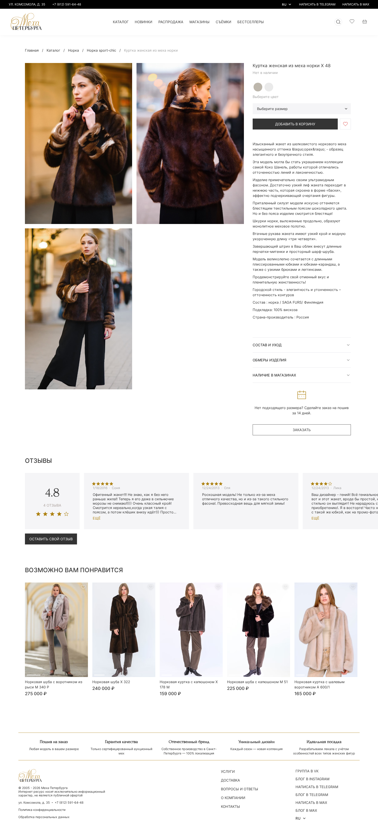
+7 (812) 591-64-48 (66, 4)
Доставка (230, 780)
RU (284, 4)
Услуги (228, 771)
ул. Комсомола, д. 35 (34, 802)
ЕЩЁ (97, 518)
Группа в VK (307, 771)
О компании (233, 798)
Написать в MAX (311, 802)
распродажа (170, 22)
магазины (199, 22)
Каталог (53, 50)
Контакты (230, 806)
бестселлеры (250, 22)
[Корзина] (365, 22)
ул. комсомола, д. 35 (27, 4)
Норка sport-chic (101, 50)
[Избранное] (352, 22)
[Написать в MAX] (355, 4)
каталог (121, 22)
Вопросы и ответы (239, 789)
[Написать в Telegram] (317, 4)
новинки (143, 22)
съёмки (223, 22)
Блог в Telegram (312, 795)
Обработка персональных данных (44, 817)
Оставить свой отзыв (51, 539)
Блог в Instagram (312, 779)
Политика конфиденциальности (41, 810)
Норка (73, 50)
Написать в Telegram (317, 787)
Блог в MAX (306, 810)
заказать (302, 430)
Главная (32, 50)
